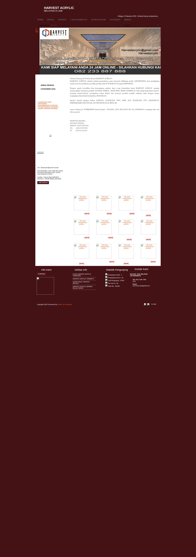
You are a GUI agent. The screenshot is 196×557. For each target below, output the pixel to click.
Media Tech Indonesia (65, 304)
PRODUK (62, 20)
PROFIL (50, 20)
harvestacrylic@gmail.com (141, 286)
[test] (38, 153)
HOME (40, 20)
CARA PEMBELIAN (78, 20)
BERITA (127, 20)
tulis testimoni (43, 182)
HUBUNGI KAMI (98, 20)
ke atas (153, 304)
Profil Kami (41, 274)
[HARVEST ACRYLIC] (40, 153)
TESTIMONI (115, 20)
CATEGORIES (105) (48, 89)
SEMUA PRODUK (47, 85)
